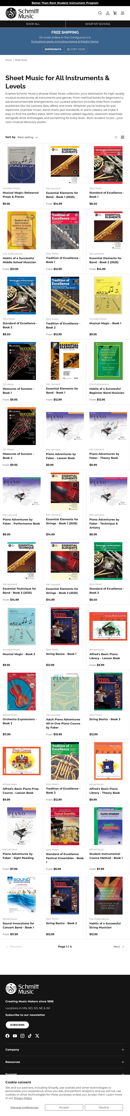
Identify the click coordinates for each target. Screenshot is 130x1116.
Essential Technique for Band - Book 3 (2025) (19, 590)
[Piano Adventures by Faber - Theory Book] (108, 426)
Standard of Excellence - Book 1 (106, 194)
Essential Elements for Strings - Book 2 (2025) (62, 591)
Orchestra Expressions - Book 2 (20, 721)
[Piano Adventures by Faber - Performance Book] (22, 491)
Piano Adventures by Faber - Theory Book (104, 456)
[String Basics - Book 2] (65, 895)
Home (8, 60)
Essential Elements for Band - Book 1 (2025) (62, 195)
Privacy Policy (23, 1098)
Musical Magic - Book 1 (105, 323)
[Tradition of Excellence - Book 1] (65, 230)
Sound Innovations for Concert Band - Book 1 (18, 925)
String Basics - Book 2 (61, 923)
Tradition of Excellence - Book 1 (63, 260)
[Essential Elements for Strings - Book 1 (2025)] (65, 491)
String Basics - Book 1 (61, 654)
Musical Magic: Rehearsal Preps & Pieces (21, 194)
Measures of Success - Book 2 (18, 456)
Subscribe (17, 1024)
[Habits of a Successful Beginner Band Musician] (108, 361)
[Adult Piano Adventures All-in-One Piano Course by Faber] (65, 692)
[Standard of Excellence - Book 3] (108, 561)
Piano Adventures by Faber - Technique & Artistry (104, 523)
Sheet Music (21, 60)
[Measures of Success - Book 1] (22, 361)
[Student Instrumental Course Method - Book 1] (108, 826)
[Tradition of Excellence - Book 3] (65, 761)
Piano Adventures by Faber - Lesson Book (61, 456)
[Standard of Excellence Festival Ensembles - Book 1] (65, 826)
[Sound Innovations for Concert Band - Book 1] (22, 896)
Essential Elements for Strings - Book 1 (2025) (62, 521)
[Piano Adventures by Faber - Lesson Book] (65, 426)
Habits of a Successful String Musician (105, 925)
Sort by (10, 137)
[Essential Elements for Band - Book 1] (65, 361)
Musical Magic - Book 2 (19, 654)
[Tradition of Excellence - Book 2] (65, 296)
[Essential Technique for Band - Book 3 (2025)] (21, 561)
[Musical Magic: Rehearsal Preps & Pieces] (21, 165)
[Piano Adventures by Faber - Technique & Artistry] (108, 491)
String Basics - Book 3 (104, 719)
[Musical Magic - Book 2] (22, 626)
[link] (25, 947)
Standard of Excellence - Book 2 (20, 325)
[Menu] (122, 13)
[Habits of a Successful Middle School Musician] (22, 230)
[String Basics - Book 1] (65, 626)
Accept (64, 1107)
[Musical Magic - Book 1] (108, 295)
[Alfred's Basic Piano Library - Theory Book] (108, 761)
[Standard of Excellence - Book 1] (108, 165)
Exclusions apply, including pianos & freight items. (65, 41)
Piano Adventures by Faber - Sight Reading (18, 856)
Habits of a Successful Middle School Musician (19, 260)
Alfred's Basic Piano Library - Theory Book (104, 790)
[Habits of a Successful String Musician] (108, 896)
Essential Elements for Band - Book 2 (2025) (105, 260)
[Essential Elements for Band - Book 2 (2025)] (108, 230)
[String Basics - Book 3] (108, 691)
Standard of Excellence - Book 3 (106, 590)
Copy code (77, 49)
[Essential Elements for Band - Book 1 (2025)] (65, 165)
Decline (104, 1107)
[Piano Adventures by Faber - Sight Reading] (21, 826)
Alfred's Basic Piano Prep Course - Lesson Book (21, 790)
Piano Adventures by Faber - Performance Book (21, 521)
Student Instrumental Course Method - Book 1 (106, 856)
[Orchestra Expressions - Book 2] (21, 691)
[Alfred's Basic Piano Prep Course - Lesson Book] (22, 761)
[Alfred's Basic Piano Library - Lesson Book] (108, 626)
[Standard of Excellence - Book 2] (21, 295)
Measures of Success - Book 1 (18, 390)
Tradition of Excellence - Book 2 (63, 325)
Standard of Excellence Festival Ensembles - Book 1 (65, 858)
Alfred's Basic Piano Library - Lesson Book (104, 656)
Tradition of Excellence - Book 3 (63, 790)
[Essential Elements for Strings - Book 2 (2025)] (65, 561)
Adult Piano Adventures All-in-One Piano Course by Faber (63, 723)
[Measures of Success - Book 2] (21, 426)
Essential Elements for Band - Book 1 (62, 390)
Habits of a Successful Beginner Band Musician (106, 390)
